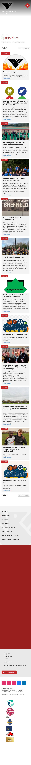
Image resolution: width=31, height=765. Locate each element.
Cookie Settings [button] (18, 691)
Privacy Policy (6, 691)
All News (5, 512)
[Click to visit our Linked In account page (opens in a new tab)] (24, 683)
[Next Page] (22, 48)
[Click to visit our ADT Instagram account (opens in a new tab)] (14, 683)
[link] (19, 48)
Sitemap (21, 690)
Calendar (5, 519)
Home (3, 34)
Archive (27, 48)
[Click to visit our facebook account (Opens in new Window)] (19, 683)
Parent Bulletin (7, 531)
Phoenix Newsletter (8, 527)
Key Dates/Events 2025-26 (10, 535)
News (7, 34)
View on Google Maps (9, 672)
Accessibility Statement (8, 690)
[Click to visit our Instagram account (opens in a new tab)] (4, 683)
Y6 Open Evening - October (10, 539)
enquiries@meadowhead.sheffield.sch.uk (15, 665)
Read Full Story (7, 78)
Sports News (6, 515)
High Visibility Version (8, 688)
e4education (23, 695)
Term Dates (5, 523)
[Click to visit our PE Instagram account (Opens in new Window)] (9, 683)
